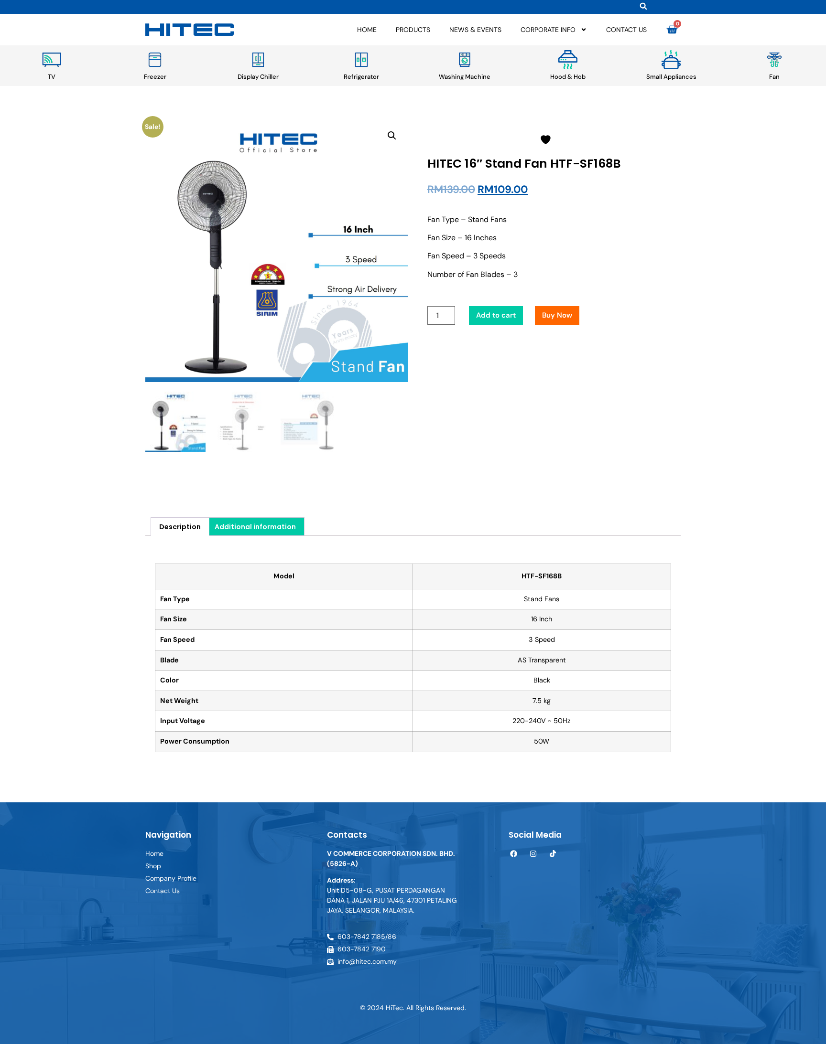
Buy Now (557, 315)
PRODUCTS (413, 29)
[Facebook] (514, 854)
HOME (367, 29)
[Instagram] (533, 854)
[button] (643, 6)
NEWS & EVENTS (475, 29)
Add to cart (496, 315)
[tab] (180, 526)
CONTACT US (626, 29)
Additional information (255, 527)
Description (180, 527)
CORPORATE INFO (548, 29)
